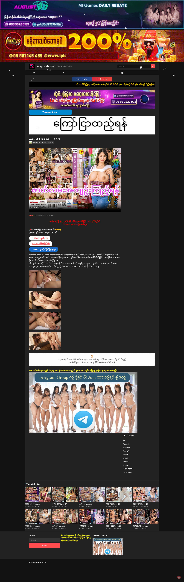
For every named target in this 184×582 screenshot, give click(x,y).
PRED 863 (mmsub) (32, 526)
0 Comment (50, 215)
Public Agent (127, 469)
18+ (124, 441)
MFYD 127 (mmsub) (59, 504)
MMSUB (50, 142)
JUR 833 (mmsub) (85, 504)
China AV (126, 451)
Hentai (125, 455)
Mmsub (31, 215)
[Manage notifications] (179, 577)
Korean (125, 458)
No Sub (125, 465)
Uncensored (127, 472)
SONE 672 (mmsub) (140, 504)
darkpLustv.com (45, 66)
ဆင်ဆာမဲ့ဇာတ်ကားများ (102, 79)
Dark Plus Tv (36, 143)
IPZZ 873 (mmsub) (86, 526)
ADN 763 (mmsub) (113, 504)
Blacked (126, 444)
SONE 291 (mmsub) (32, 504)
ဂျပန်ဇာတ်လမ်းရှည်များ (82, 79)
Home (33, 72)
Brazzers (126, 448)
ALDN (44, 142)
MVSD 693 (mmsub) (140, 526)
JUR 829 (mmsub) (58, 526)
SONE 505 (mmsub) (113, 526)
